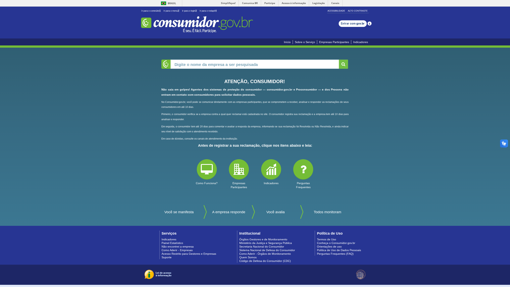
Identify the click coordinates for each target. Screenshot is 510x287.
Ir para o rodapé (208, 11)
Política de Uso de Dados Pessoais (339, 250)
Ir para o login (189, 11)
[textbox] (255, 64)
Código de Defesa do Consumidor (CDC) (265, 260)
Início (287, 42)
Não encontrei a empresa (178, 246)
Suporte (167, 257)
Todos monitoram (327, 212)
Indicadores (360, 42)
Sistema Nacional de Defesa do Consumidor (267, 250)
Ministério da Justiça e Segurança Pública (265, 243)
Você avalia (275, 212)
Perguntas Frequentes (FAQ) (335, 253)
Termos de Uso (326, 239)
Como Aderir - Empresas (177, 250)
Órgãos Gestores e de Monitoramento (263, 239)
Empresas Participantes (334, 42)
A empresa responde (228, 212)
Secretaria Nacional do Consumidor (261, 246)
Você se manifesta (179, 212)
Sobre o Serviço (305, 42)
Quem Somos (248, 257)
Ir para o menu (171, 11)
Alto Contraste (358, 11)
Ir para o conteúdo (151, 11)
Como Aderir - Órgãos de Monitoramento (265, 253)
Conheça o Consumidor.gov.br (336, 243)
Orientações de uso (329, 246)
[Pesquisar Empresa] (343, 64)
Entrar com (353, 23)
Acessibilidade (336, 11)
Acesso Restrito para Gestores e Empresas (189, 253)
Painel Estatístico (172, 243)
